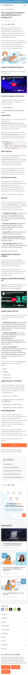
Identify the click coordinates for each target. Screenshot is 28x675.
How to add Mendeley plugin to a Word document (13, 593)
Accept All (6, 671)
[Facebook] (2, 24)
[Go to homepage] (8, 5)
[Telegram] (11, 24)
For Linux (6, 609)
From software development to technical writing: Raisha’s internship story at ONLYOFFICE (14, 569)
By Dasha (15, 547)
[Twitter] (4, 24)
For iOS (19, 609)
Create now (24, 515)
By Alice (15, 597)
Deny (5, 667)
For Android (14, 609)
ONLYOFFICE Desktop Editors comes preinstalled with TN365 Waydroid (12, 544)
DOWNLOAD (14, 445)
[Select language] (25, 5)
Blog (2, 9)
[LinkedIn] (6, 24)
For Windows (2, 609)
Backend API (18, 288)
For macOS (10, 609)
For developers (9, 9)
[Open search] (22, 5)
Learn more (23, 663)
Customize (15, 667)
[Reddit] (9, 24)
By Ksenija (14, 21)
